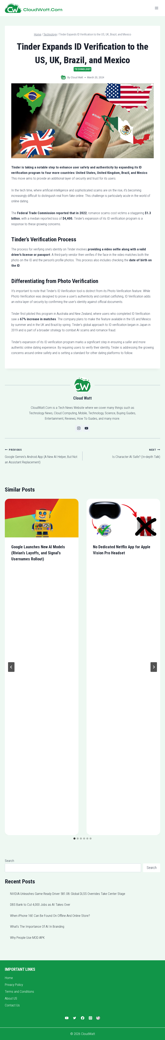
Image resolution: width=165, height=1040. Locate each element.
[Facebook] (82, 1018)
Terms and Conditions (19, 991)
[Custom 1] (98, 1018)
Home (9, 978)
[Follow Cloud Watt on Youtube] (86, 428)
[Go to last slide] (11, 667)
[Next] (154, 667)
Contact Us (12, 1005)
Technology (82, 69)
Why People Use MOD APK (27, 938)
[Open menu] (156, 8)
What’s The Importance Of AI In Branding (37, 926)
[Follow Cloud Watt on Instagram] (78, 428)
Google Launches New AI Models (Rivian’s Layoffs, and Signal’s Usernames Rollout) (38, 552)
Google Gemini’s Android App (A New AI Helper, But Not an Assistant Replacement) (41, 456)
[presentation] (41, 518)
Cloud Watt (77, 77)
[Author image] (63, 77)
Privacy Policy (14, 985)
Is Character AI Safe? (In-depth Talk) (136, 453)
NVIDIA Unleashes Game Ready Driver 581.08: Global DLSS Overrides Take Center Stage (67, 894)
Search (9, 861)
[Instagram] (90, 1018)
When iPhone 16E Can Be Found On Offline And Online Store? (50, 916)
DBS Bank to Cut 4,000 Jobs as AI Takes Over (40, 905)
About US (11, 998)
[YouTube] (66, 1018)
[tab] (74, 839)
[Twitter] (74, 1018)
